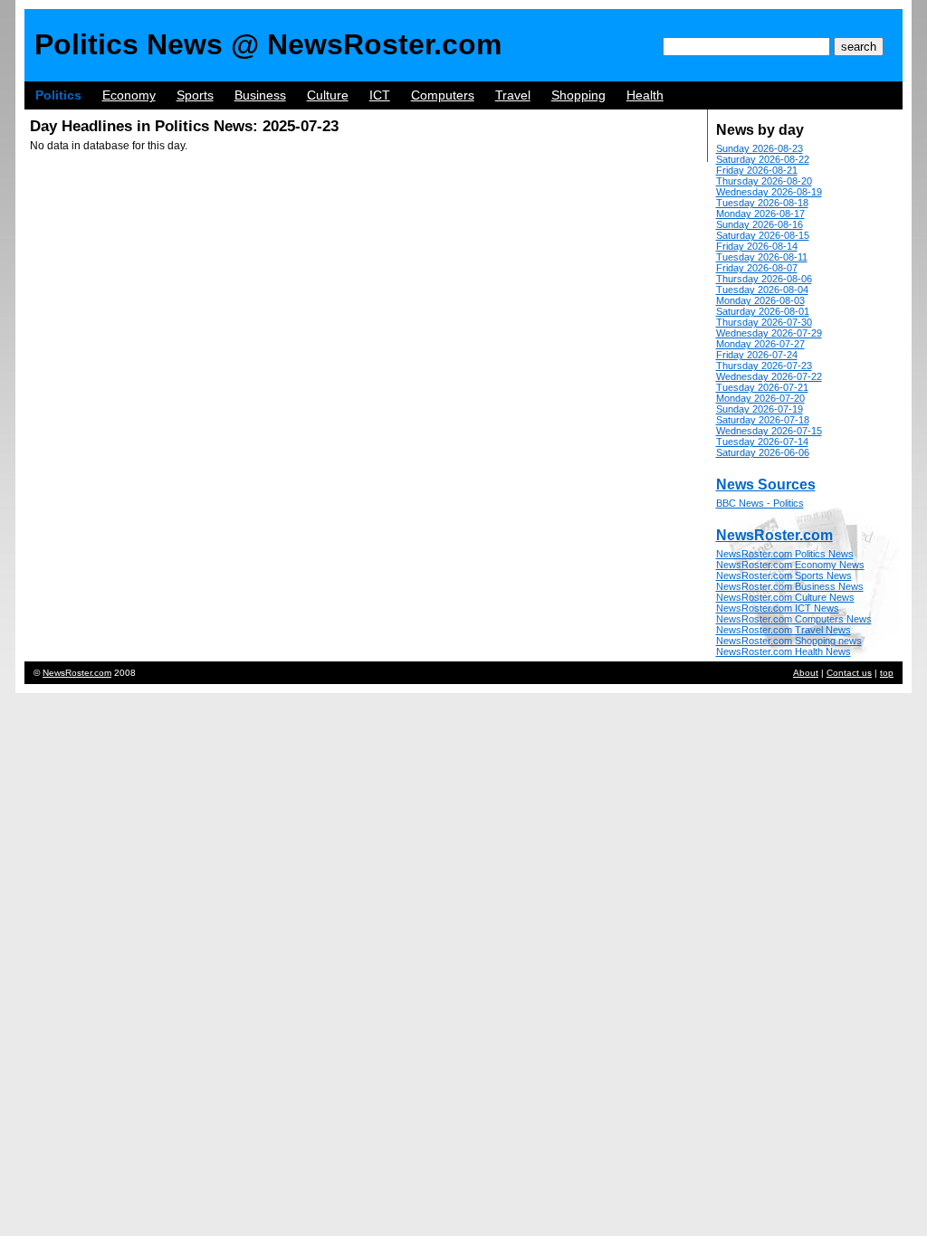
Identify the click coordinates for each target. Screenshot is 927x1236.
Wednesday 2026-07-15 (769, 430)
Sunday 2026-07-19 (759, 409)
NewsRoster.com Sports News (784, 575)
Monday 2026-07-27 (760, 343)
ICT (379, 95)
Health (645, 95)
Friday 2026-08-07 (757, 267)
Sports (195, 95)
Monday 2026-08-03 (760, 300)
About (805, 673)
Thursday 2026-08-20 (764, 181)
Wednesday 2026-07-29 (769, 333)
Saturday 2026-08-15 (762, 235)
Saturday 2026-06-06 (762, 452)
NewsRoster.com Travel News (783, 629)
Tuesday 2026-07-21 (762, 387)
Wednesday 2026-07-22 (769, 376)
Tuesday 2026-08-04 (762, 289)
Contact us (849, 673)
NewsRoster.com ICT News (777, 608)
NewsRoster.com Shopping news (789, 640)
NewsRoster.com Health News (783, 651)
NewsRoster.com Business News (790, 586)
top (887, 673)
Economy (129, 95)
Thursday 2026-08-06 (764, 278)
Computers (442, 95)
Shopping (578, 95)
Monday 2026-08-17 (760, 213)
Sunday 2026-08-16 (759, 224)
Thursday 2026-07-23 (764, 365)
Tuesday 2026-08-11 (762, 257)
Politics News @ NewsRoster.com (268, 44)
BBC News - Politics (760, 503)
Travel (512, 95)
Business (260, 95)
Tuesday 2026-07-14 (762, 441)
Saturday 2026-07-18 (762, 419)
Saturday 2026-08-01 (762, 311)
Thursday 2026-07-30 (764, 322)
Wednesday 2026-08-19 (769, 191)
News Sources (766, 484)
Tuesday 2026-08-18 (762, 202)
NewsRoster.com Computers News (794, 618)
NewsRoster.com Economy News (790, 564)
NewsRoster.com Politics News (785, 553)
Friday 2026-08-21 (757, 170)
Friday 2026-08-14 (757, 246)
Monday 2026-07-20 (760, 398)
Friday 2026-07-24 (757, 354)
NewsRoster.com (774, 535)
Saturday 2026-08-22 (762, 159)
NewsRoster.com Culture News (785, 597)
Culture (328, 95)
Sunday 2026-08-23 (759, 148)
